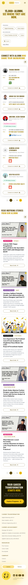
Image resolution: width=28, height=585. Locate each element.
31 (17, 473)
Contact (4, 561)
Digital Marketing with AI (8, 517)
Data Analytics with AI (7, 520)
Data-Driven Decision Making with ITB (11, 536)
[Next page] (20, 200)
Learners (8, 566)
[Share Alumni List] (25, 61)
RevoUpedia (5, 551)
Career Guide (5, 548)
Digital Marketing (9, 28)
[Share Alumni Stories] (25, 217)
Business (20, 566)
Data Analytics (21, 28)
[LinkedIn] (14, 575)
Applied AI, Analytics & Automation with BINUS (13, 533)
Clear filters (6, 44)
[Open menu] (25, 3)
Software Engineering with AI (9, 523)
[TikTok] (23, 575)
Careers (4, 558)
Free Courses (5, 546)
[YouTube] (20, 575)
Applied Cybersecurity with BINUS (10, 538)
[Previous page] (7, 200)
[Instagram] (17, 575)
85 (17, 200)
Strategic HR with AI (7, 530)
